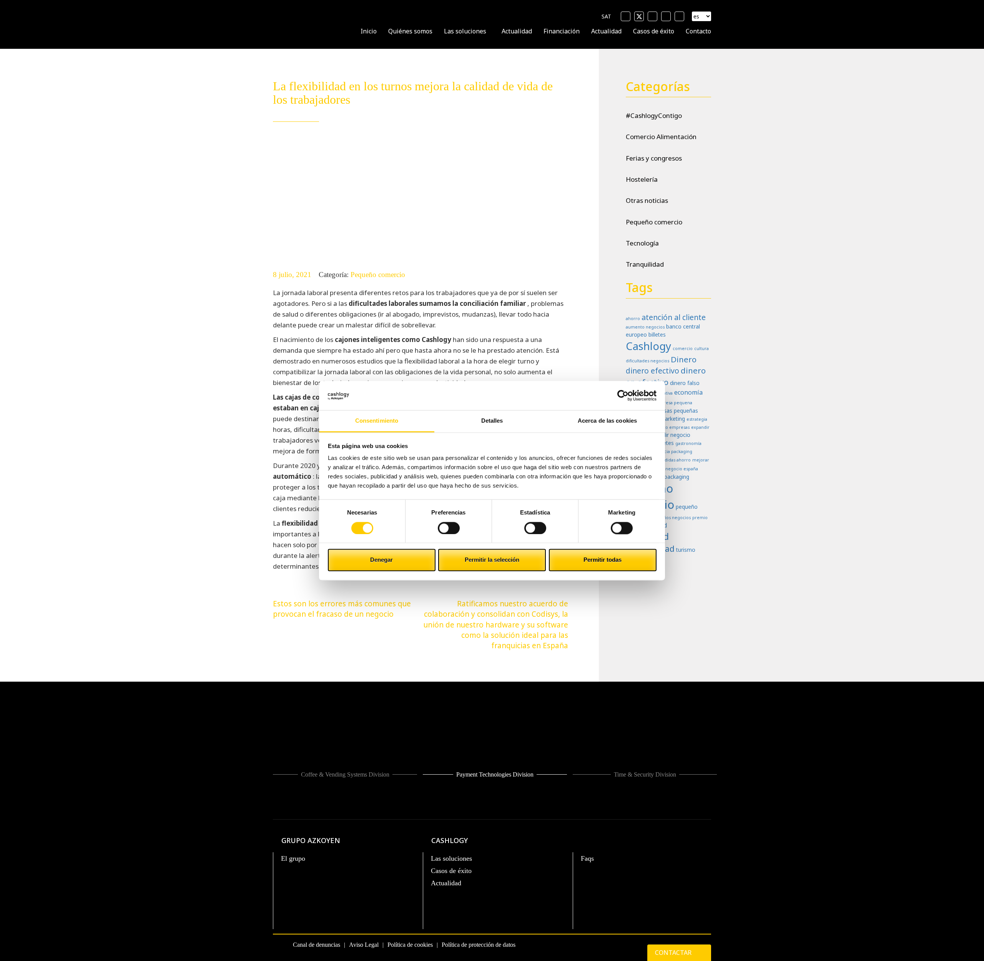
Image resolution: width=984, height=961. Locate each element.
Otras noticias (647, 200)
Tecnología (642, 243)
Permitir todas (602, 560)
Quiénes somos (410, 31)
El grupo (293, 858)
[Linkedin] (666, 16)
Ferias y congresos (654, 158)
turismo (685, 549)
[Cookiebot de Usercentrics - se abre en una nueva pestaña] (623, 395)
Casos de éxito (653, 31)
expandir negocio (669, 434)
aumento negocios (645, 327)
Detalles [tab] (492, 421)
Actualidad (517, 31)
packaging (676, 476)
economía (688, 392)
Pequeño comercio (378, 275)
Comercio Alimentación (661, 136)
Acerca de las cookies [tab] (607, 421)
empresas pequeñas (673, 410)
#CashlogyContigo (654, 115)
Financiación (562, 31)
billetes (657, 334)
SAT (606, 16)
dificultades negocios (647, 360)
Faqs (587, 858)
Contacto (698, 31)
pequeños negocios (670, 517)
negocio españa (681, 468)
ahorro (633, 318)
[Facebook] (625, 16)
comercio (683, 348)
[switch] (449, 528)
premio (700, 517)
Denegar (381, 560)
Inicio (369, 31)
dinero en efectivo (666, 376)
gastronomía (688, 443)
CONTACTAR (674, 952)
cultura (701, 348)
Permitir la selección (492, 560)
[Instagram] (679, 16)
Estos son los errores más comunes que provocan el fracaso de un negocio (342, 609)
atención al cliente (674, 317)
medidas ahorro (674, 460)
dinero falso (685, 383)
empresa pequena (673, 402)
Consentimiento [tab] (376, 421)
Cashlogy (648, 346)
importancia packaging (668, 451)
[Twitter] (639, 16)
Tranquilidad (645, 264)
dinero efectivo (652, 370)
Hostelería (642, 179)
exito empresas (674, 427)
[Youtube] (652, 16)
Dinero (683, 359)
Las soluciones (465, 31)
